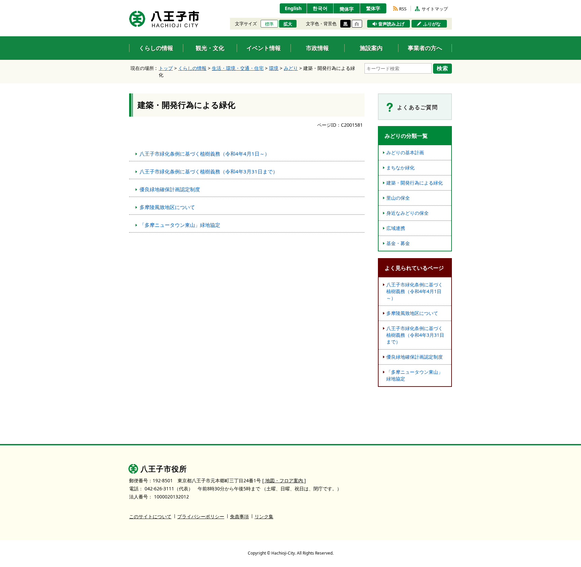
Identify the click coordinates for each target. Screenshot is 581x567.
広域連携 (395, 228)
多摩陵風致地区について (167, 207)
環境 (273, 68)
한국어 (320, 8)
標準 (269, 24)
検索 (442, 68)
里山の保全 (398, 198)
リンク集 (264, 516)
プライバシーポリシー (200, 516)
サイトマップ (435, 9)
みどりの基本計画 (405, 152)
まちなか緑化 (400, 167)
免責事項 (239, 516)
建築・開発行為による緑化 (414, 182)
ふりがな (432, 24)
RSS (402, 9)
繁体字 (373, 8)
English (293, 8)
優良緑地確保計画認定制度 (170, 189)
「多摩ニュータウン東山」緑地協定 (180, 224)
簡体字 (347, 9)
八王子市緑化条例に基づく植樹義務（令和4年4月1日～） (205, 153)
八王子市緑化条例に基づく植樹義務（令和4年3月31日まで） (209, 171)
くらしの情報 (192, 68)
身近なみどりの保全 (407, 213)
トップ (166, 68)
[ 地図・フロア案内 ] (284, 480)
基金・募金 (398, 243)
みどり (291, 68)
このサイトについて (150, 516)
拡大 (287, 24)
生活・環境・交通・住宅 (238, 68)
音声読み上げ (391, 24)
